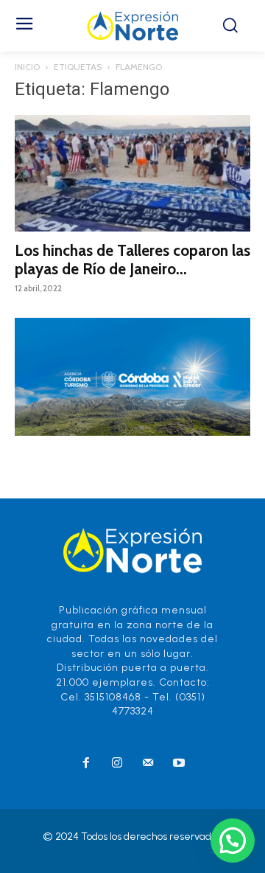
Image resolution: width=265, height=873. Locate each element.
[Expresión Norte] (132, 26)
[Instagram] (117, 764)
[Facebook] (86, 764)
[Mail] (148, 764)
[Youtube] (179, 764)
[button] (233, 840)
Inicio (27, 66)
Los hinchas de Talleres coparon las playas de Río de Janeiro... (132, 259)
